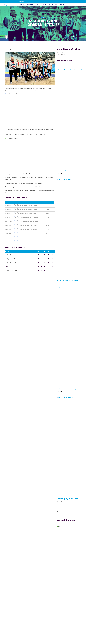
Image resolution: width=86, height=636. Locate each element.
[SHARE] (80, 36)
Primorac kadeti (14, 263)
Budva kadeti (13, 255)
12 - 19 (47, 213)
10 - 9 (47, 225)
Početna (22, 4)
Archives (59, 512)
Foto (55, 4)
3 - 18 (47, 217)
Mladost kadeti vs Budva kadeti (28, 213)
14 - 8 (47, 237)
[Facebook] (74, 36)
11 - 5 (47, 233)
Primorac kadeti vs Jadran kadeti (29, 205)
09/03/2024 (8, 221)
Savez (44, 4)
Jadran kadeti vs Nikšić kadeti (28, 229)
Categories (60, 52)
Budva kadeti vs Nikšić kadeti (28, 209)
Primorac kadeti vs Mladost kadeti (29, 233)
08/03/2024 (8, 237)
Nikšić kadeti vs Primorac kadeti (28, 217)
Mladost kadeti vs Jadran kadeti (29, 241)
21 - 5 (47, 229)
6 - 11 (47, 221)
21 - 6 (47, 209)
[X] (77, 36)
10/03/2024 (8, 205)
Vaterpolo (30, 4)
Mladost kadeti (14, 267)
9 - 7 (47, 205)
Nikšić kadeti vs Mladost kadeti (28, 221)
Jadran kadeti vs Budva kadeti (28, 225)
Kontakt (61, 4)
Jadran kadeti (14, 259)
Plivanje (37, 4)
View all (52, 248)
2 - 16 (47, 241)
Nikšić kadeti (13, 271)
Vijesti (51, 4)
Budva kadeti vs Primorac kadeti (28, 237)
